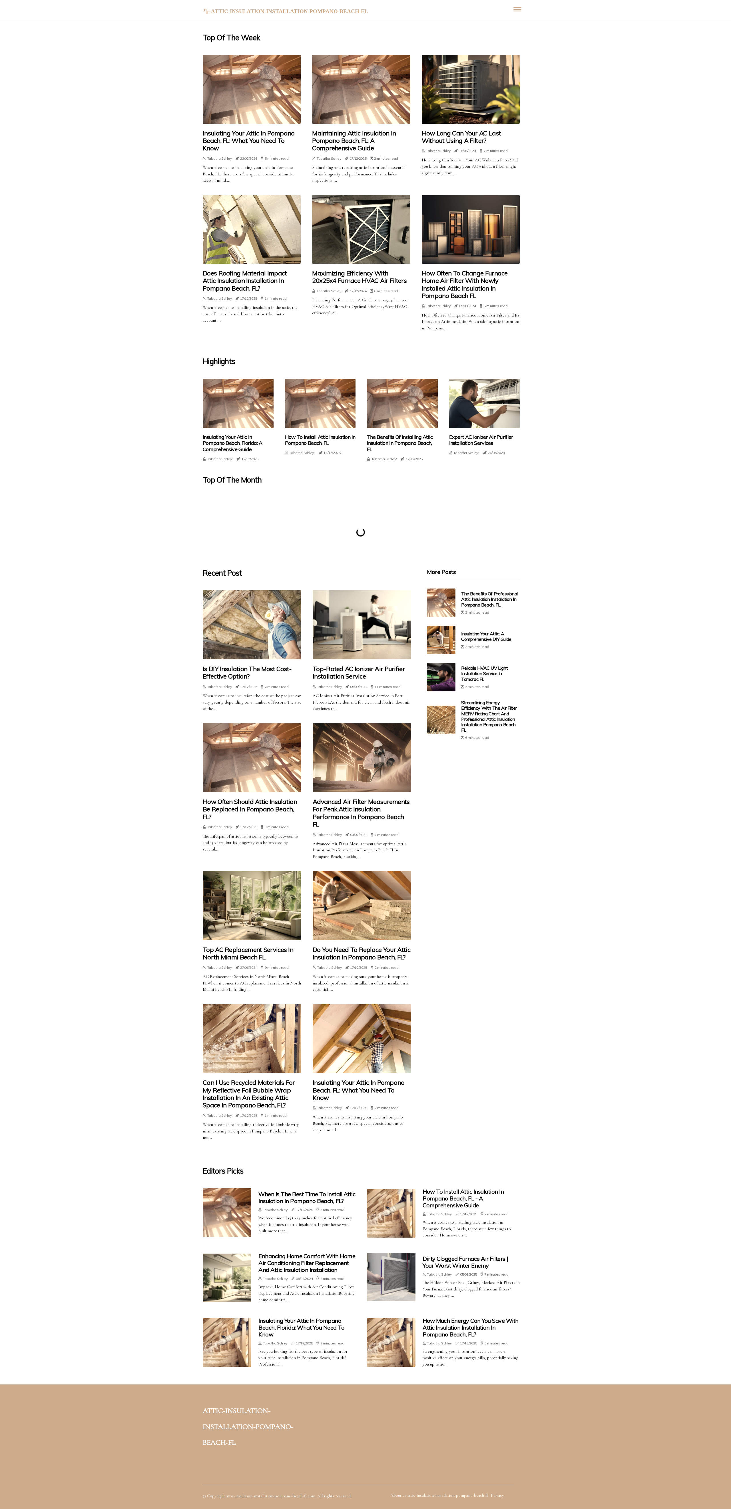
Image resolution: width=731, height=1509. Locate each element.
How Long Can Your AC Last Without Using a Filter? (461, 137)
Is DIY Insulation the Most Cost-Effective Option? (247, 672)
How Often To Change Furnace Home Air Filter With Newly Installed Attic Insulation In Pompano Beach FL (465, 284)
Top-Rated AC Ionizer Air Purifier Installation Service (359, 672)
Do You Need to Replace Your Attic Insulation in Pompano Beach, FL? (361, 953)
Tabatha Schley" (220, 459)
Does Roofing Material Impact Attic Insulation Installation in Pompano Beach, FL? (245, 280)
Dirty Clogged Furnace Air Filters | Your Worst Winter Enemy (465, 1262)
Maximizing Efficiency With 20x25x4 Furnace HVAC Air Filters (359, 277)
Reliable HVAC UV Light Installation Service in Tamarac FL (484, 673)
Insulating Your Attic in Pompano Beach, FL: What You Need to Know (249, 140)
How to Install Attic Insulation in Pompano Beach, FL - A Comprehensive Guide (463, 1198)
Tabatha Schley (219, 158)
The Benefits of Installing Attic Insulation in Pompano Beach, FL (400, 443)
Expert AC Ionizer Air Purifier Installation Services (481, 440)
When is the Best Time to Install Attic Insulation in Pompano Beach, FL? (306, 1197)
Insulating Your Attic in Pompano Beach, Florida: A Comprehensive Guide (232, 443)
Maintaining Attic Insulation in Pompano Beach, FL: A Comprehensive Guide (354, 140)
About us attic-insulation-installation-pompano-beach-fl (439, 1495)
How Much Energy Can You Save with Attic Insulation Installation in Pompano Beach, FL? (471, 1327)
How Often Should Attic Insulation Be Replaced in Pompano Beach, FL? (250, 809)
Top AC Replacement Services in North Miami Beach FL (248, 953)
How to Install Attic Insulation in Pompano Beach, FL (320, 440)
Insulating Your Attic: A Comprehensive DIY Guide (486, 636)
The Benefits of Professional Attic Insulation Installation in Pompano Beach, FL (489, 599)
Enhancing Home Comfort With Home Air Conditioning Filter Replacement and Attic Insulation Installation (306, 1262)
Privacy (497, 1495)
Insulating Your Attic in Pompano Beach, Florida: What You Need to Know (301, 1327)
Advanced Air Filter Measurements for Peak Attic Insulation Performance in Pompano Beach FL (361, 813)
